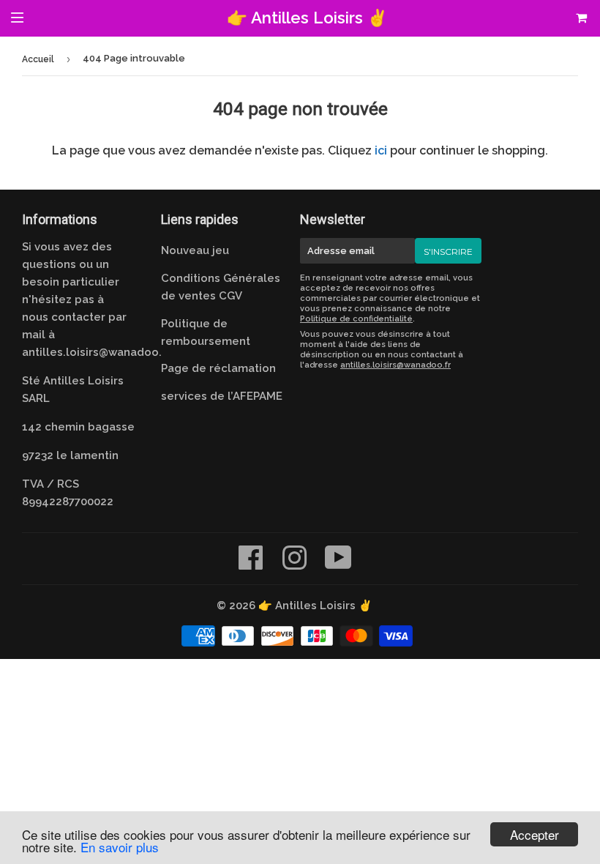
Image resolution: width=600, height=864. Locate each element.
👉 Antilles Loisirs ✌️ (307, 17)
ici (381, 150)
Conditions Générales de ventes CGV (220, 287)
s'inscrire (448, 251)
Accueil (38, 59)
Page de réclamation (218, 368)
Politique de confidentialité (356, 319)
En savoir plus (119, 847)
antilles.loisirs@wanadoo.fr (96, 352)
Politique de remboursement (205, 332)
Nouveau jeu (195, 250)
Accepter (534, 834)
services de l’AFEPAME (221, 396)
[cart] (559, 18)
